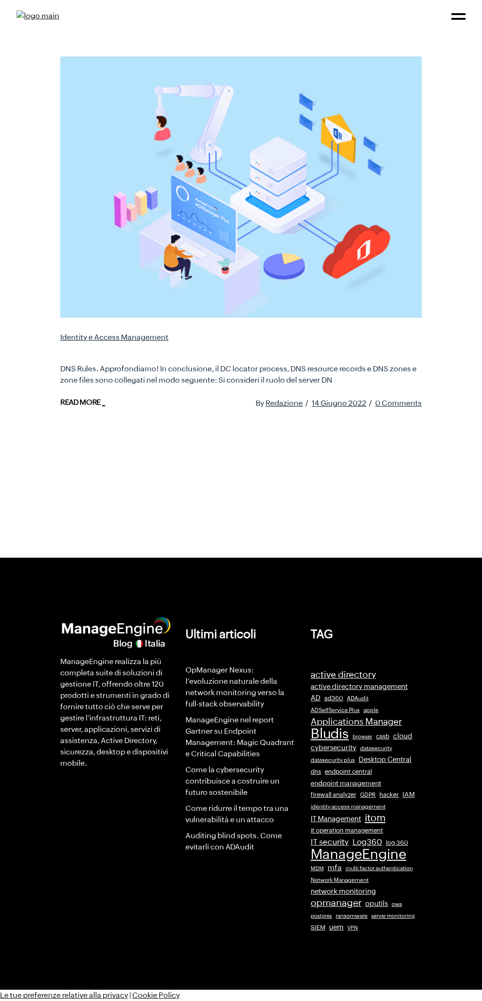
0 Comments (398, 403)
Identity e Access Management (114, 337)
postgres (321, 916)
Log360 (367, 842)
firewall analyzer (333, 794)
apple (370, 710)
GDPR (368, 795)
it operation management (347, 830)
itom (375, 818)
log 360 (397, 842)
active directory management (359, 686)
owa (397, 904)
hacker (389, 794)
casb (382, 736)
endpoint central (348, 771)
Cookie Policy (156, 995)
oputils (376, 903)
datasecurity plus (333, 760)
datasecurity (376, 748)
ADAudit (358, 698)
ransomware (352, 916)
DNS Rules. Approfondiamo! (136, 350)
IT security (330, 842)
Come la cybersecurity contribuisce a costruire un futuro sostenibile (232, 781)
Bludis (330, 733)
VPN (352, 927)
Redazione (284, 403)
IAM (408, 794)
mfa (335, 867)
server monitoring (393, 916)
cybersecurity (333, 748)
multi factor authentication (379, 868)
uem (336, 927)
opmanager (336, 902)
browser (362, 736)
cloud (402, 736)
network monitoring (343, 891)
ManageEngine (358, 854)
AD (316, 698)
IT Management (336, 819)
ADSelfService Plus (335, 710)
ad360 (333, 698)
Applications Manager (356, 721)
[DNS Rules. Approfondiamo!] (241, 187)
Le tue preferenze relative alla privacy (64, 995)
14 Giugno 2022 (339, 403)
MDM (317, 868)
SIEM (318, 927)
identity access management (348, 806)
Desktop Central (385, 759)
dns (316, 771)
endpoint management (346, 783)
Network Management (340, 880)
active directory (343, 675)
